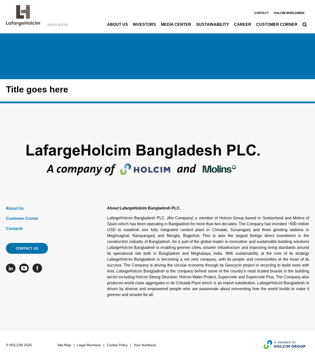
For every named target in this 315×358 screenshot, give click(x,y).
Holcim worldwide (289, 13)
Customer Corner (277, 24)
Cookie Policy (117, 345)
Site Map (64, 345)
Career (242, 24)
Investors (144, 24)
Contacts (14, 228)
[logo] (23, 16)
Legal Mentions (89, 345)
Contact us (27, 248)
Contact (261, 13)
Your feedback (145, 345)
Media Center (176, 24)
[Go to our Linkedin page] (12, 268)
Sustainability (212, 24)
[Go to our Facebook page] (38, 268)
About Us (117, 24)
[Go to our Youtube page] (25, 268)
